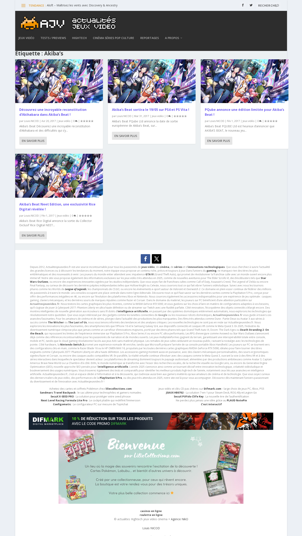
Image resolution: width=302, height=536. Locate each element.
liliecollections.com (119, 388)
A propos (172, 38)
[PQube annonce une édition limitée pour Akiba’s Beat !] (244, 81)
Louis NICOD (31, 121)
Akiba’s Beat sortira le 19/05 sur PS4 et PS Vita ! (150, 109)
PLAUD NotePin (237, 400)
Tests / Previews (53, 38)
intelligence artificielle (113, 366)
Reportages (149, 38)
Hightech (79, 38)
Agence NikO (179, 519)
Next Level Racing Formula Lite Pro (64, 400)
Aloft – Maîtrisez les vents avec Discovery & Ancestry (82, 5)
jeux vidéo (148, 267)
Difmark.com (212, 388)
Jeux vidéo (26, 38)
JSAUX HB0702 (174, 392)
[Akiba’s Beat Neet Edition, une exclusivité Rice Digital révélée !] (59, 176)
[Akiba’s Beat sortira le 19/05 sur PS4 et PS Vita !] (152, 81)
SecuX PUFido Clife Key (189, 396)
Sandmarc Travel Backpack (58, 392)
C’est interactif (211, 404)
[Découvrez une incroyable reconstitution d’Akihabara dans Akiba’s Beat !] (59, 81)
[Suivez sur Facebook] (145, 259)
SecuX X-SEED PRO (62, 396)
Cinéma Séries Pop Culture (113, 38)
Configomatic (62, 404)
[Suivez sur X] (156, 259)
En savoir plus (33, 141)
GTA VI (149, 274)
